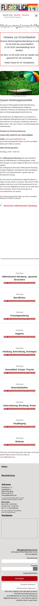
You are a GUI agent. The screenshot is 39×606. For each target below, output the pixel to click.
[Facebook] (2, 1)
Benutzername (32, 558)
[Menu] (36, 16)
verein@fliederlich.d (7, 457)
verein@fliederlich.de (7, 191)
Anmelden (19, 578)
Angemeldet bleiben (30, 573)
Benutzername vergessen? (26, 588)
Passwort (34, 565)
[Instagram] (6, 1)
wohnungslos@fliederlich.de (15, 139)
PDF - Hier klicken (19, 283)
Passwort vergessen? (28, 584)
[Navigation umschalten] (4, 470)
